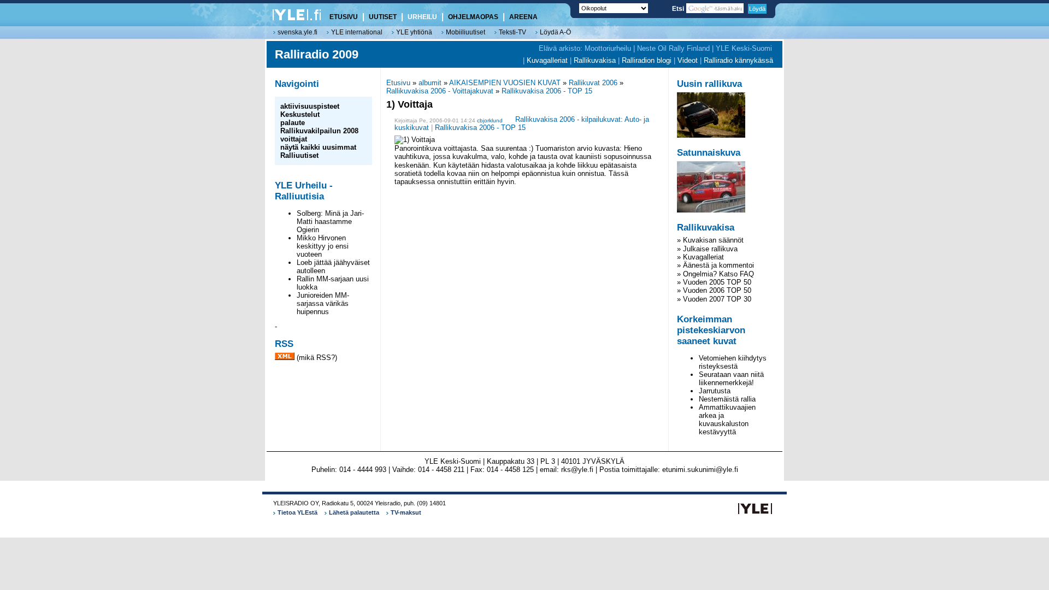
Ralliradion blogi (646, 60)
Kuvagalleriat (547, 60)
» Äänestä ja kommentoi (715, 265)
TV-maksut (406, 512)
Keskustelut (300, 114)
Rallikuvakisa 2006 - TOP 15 (547, 91)
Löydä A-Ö (555, 32)
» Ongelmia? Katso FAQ (715, 274)
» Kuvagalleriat (700, 257)
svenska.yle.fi (297, 32)
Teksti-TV (512, 32)
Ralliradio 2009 (316, 54)
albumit (430, 83)
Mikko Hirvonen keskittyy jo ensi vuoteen (323, 246)
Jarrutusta (714, 391)
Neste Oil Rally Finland (673, 48)
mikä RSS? (317, 357)
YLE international (356, 32)
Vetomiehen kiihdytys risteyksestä (733, 362)
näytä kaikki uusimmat (318, 147)
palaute (292, 123)
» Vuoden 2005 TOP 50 (714, 282)
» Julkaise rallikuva (707, 249)
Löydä (757, 8)
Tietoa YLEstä (297, 512)
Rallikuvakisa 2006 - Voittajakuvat (439, 91)
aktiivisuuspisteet (309, 106)
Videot (687, 60)
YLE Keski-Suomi (744, 48)
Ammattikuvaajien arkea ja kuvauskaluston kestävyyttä (727, 419)
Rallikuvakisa (595, 60)
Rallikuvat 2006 (593, 83)
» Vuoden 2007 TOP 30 (714, 299)
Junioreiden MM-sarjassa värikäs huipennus (323, 303)
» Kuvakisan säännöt (710, 240)
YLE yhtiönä (414, 32)
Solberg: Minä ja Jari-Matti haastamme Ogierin (330, 221)
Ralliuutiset (299, 155)
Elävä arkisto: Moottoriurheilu (585, 48)
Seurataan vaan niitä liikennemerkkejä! (731, 378)
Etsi (679, 9)
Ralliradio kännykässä (738, 60)
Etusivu (398, 83)
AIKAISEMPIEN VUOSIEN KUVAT (505, 83)
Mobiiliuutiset (465, 32)
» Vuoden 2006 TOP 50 (714, 290)
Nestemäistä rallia (727, 399)
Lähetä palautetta (354, 512)
